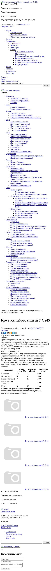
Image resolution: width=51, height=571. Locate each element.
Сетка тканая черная (23, 215)
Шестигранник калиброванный (23, 258)
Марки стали (20, 54)
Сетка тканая (15, 209)
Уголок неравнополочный (21, 243)
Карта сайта (10, 538)
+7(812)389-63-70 (8, 22)
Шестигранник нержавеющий (22, 298)
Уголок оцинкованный (19, 268)
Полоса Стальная (17, 162)
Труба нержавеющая (18, 290)
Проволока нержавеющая (20, 186)
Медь (12, 285)
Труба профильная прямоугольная (24, 237)
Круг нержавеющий (18, 126)
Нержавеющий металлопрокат (18, 288)
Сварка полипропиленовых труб (28, 62)
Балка (8, 105)
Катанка (13, 103)
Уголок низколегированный (21, 245)
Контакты (10, 73)
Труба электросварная (19, 224)
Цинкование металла (18, 35)
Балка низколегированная (20, 109)
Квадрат (9, 111)
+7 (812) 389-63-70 (16, 522)
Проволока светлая (18, 175)
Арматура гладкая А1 (19, 98)
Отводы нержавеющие (19, 302)
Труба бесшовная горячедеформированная (27, 228)
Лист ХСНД (15, 149)
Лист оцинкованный (18, 143)
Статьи (13, 50)
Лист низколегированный (20, 137)
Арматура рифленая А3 (19, 101)
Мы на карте (6, 528)
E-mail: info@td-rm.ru (9, 526)
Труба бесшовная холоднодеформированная (28, 226)
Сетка (8, 188)
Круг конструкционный (20, 124)
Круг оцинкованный (18, 130)
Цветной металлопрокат (15, 281)
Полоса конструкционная (20, 164)
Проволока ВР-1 (17, 169)
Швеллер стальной (18, 249)
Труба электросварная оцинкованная (25, 277)
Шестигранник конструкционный (24, 260)
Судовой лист (16, 147)
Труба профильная (13, 232)
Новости (13, 45)
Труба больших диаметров (21, 230)
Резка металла (16, 33)
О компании (11, 71)
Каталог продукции (14, 534)
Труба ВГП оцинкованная (20, 279)
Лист (8, 132)
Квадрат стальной (17, 113)
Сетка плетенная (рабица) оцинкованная (31, 203)
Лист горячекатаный (18, 135)
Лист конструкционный (20, 139)
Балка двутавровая (17, 107)
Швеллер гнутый (17, 254)
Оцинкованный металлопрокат (18, 262)
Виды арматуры (21, 65)
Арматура (10, 96)
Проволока (10, 166)
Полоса (9, 160)
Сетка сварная (16, 190)
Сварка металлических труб (26, 60)
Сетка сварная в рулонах (25, 192)
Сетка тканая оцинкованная (26, 213)
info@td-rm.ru (24, 24)
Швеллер (9, 247)
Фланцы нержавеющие (19, 292)
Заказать (4, 330)
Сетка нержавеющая (18, 305)
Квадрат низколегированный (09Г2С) (25, 118)
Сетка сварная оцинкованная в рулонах (31, 194)
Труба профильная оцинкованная (23, 273)
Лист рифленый (16, 145)
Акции (8, 67)
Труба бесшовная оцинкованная (23, 275)
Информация (11, 41)
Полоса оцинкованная (19, 271)
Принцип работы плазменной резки (29, 56)
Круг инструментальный (20, 128)
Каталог (9, 39)
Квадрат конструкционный (21, 115)
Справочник (15, 43)
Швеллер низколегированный (22, 251)
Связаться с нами (8, 511)
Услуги (8, 31)
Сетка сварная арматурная (21, 217)
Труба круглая (11, 220)
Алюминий (15, 283)
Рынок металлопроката (24, 58)
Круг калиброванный (19, 122)
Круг (8, 120)
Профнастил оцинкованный (21, 158)
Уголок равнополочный (20, 241)
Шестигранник (12, 256)
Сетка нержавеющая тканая (26, 211)
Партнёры (14, 48)
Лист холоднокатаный (19, 141)
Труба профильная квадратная (22, 234)
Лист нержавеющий (18, 300)
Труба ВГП (14, 222)
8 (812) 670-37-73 (36, 328)
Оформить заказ (7, 27)
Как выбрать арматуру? (24, 52)
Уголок (9, 239)
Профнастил (11, 154)
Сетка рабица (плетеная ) (20, 196)
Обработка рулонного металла (22, 37)
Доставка (9, 69)
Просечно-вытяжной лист (20, 152)
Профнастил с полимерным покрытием (26, 156)
